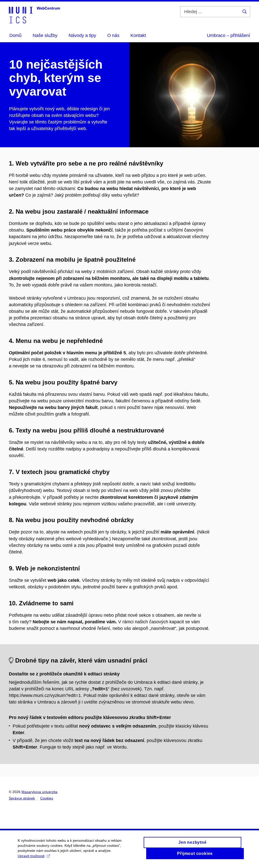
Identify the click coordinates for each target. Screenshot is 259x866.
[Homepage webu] (34, 14)
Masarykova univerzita (39, 792)
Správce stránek (22, 798)
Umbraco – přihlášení (228, 35)
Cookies (46, 798)
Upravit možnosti (31, 856)
